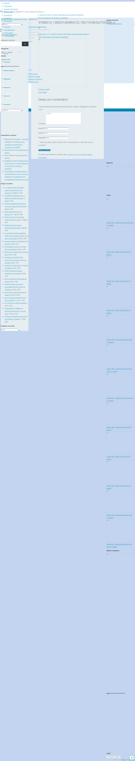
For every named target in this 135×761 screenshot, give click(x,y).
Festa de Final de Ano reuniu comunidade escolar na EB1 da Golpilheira (15, 287)
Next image (42, 92)
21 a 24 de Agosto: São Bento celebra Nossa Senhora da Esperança (14, 190)
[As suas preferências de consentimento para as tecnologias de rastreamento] (132, 758)
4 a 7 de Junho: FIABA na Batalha (15, 303)
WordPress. (131, 760)
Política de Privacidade (114, 757)
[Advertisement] (14, 102)
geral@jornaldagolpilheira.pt (37, 27)
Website (41, 137)
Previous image (44, 89)
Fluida (123, 760)
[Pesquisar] (25, 44)
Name (41, 128)
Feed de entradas (34, 77)
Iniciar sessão (33, 74)
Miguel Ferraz (9, 150)
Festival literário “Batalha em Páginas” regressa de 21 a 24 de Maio (15, 311)
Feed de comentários (35, 79)
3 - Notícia (41, 15)
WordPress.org (33, 82)
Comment (42, 123)
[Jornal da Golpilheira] (8, 34)
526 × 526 (42, 34)
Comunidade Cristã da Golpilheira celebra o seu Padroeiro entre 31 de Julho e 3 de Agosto (16, 236)
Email (40, 133)
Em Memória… (10, 30)
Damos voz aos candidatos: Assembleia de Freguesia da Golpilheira (15, 144)
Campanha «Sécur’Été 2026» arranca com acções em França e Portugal (16, 260)
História (7, 27)
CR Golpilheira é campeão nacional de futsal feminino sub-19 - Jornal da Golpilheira (16, 174)
